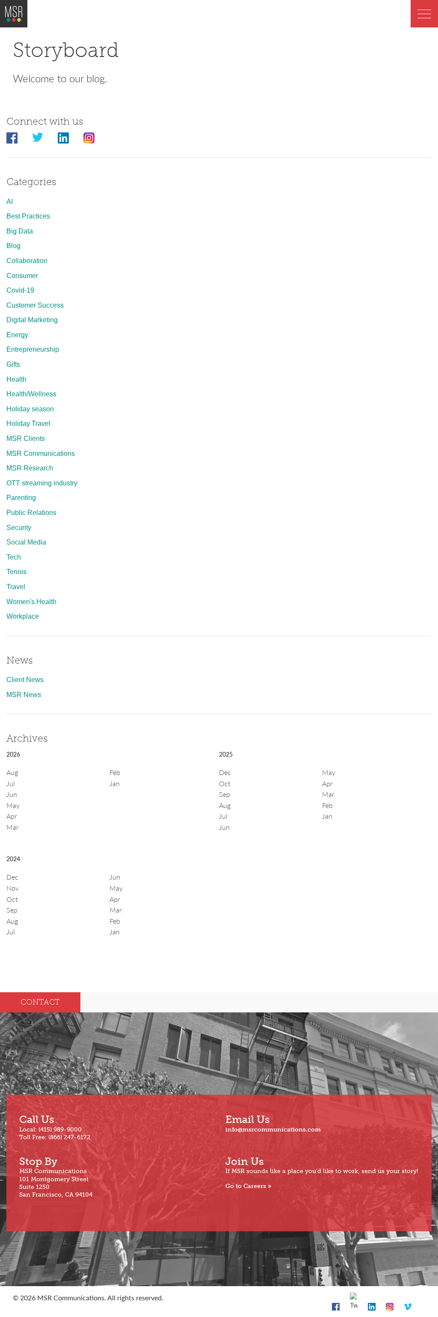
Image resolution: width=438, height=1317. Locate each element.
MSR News (23, 694)
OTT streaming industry (41, 483)
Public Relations (31, 512)
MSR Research (29, 468)
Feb (115, 772)
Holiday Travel (28, 423)
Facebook (12, 138)
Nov (12, 888)
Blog (13, 245)
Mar (12, 827)
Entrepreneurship (32, 349)
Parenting (21, 497)
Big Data (19, 231)
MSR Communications (40, 453)
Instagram (89, 138)
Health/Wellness (31, 394)
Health (16, 379)
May (13, 805)
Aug (12, 772)
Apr (11, 816)
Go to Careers (245, 1186)
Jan (115, 783)
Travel (15, 586)
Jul (10, 783)
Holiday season (30, 409)
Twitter (37, 138)
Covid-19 (20, 290)
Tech (13, 557)
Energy (17, 334)
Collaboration (26, 260)
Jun (11, 794)
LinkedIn (63, 138)
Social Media (26, 542)
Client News (25, 679)
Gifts (13, 364)
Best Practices (28, 216)
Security (18, 527)
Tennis (16, 571)
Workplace (22, 616)
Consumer (22, 275)
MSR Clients (25, 438)
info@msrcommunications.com (273, 1129)
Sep (224, 794)
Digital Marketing (32, 319)
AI (9, 201)
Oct (224, 783)
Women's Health (31, 601)
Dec (225, 772)
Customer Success (35, 305)
